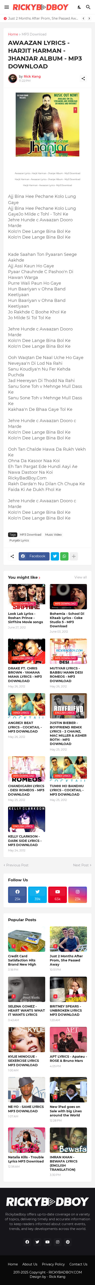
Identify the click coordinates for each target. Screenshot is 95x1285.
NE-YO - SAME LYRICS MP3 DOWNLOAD (26, 1109)
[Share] (83, 78)
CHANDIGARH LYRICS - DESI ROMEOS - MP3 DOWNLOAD (26, 790)
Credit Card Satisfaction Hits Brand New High (22, 960)
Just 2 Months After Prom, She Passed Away (43, 18)
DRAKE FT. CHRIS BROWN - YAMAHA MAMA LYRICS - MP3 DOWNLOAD (25, 674)
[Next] (89, 18)
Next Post (81, 865)
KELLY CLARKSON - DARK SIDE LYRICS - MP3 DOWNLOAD (25, 840)
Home (13, 34)
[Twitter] (55, 556)
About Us (29, 1264)
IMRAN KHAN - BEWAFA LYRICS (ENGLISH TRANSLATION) (63, 1163)
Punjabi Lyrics (19, 540)
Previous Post (17, 865)
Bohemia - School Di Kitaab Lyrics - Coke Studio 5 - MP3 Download (67, 620)
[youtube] (47, 1242)
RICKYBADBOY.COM (65, 1272)
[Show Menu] (6, 7)
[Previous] (83, 18)
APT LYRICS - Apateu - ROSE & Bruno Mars (68, 1058)
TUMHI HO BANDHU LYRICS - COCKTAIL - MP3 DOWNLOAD (67, 790)
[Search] (89, 7)
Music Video (53, 534)
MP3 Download (34, 34)
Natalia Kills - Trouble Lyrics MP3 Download (26, 1159)
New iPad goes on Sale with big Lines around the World (66, 1111)
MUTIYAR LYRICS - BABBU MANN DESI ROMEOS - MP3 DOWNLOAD (66, 674)
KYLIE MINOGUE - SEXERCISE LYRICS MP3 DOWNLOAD (23, 1060)
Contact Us (78, 1264)
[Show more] (74, 556)
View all (80, 577)
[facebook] (27, 1242)
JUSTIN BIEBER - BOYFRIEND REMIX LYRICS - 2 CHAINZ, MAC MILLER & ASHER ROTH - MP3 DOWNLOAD (68, 733)
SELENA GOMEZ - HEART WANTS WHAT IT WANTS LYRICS (26, 1010)
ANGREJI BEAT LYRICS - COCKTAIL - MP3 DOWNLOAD (25, 727)
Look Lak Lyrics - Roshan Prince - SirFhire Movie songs (25, 618)
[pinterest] (68, 1242)
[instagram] (58, 1242)
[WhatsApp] (64, 556)
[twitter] (37, 1242)
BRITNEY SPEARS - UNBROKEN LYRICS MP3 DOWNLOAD (66, 1010)
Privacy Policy (53, 1264)
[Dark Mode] (79, 7)
